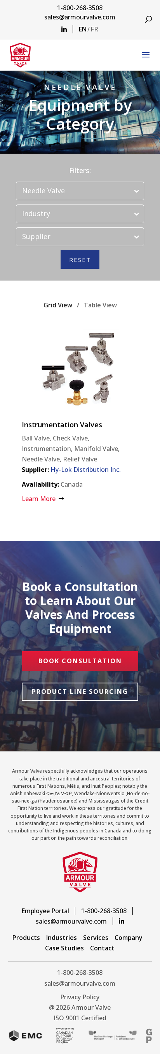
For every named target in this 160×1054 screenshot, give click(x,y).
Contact (102, 948)
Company (129, 937)
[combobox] (80, 191)
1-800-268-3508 (80, 7)
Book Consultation (80, 661)
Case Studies (64, 948)
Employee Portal (45, 911)
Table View (100, 305)
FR (94, 29)
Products (26, 937)
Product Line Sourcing (80, 691)
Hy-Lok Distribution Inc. (85, 469)
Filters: (80, 170)
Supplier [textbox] (36, 236)
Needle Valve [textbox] (43, 190)
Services (95, 937)
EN (83, 29)
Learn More (39, 498)
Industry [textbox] (36, 213)
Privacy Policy (79, 997)
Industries (61, 937)
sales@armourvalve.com (79, 17)
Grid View (57, 305)
